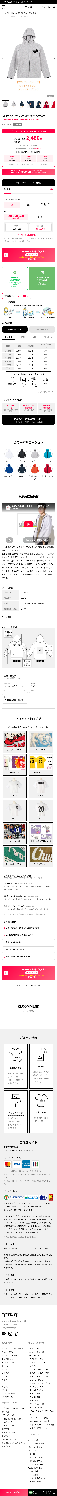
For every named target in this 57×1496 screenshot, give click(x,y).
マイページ (48, 7)
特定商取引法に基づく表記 (12, 1418)
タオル (4, 1383)
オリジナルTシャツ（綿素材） (13, 1348)
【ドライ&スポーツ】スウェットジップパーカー (21, 16)
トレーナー (6, 1366)
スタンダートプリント (38, 1359)
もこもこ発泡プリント (14, 864)
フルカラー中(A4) (45, 205)
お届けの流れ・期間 (36, 1443)
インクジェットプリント (39, 1376)
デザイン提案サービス (38, 1428)
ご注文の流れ (33, 1474)
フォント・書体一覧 (36, 1352)
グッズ (4, 1390)
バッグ (4, 1379)
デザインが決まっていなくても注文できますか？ (22, 928)
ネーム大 (41, 795)
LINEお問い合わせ (9, 1439)
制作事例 (5, 1429)
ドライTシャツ (7, 1359)
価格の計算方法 (36, 1461)
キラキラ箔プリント (41, 864)
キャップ (5, 1386)
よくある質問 (7, 1422)
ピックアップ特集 (9, 1432)
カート (54, 7)
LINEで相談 (34, 1471)
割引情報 (33, 1454)
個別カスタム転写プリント (41, 841)
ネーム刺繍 (34, 1400)
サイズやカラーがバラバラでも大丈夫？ (19, 956)
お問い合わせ (7, 1436)
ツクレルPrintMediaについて (13, 1408)
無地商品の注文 (36, 1481)
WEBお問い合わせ (51, 1492)
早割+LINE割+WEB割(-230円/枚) (16, 217)
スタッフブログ (8, 1425)
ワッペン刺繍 (14, 841)
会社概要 (5, 1411)
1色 (12, 205)
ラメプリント (35, 1366)
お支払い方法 (33, 1440)
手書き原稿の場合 (36, 1407)
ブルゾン (5, 1372)
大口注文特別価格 (36, 1457)
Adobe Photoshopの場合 (39, 1421)
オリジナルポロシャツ (10, 1355)
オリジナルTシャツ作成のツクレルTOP (18, 13)
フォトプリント (41, 749)
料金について (33, 1450)
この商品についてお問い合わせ (28, 985)
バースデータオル (9, 1397)
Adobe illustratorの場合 (39, 1417)
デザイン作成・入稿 (36, 1404)
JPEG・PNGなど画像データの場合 (42, 1413)
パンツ (4, 1376)
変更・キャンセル (35, 1447)
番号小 (14, 818)
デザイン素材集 (34, 1348)
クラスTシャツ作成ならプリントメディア (13, 1444)
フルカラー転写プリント (14, 772)
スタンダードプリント (14, 749)
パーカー (5, 1369)
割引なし (41, 217)
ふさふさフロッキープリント (41, 1383)
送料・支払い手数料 (37, 1464)
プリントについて (35, 1355)
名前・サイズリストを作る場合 (42, 1424)
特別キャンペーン (9, 1393)
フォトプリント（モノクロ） (41, 1362)
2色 (28, 205)
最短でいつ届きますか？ (13, 942)
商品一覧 (36, 13)
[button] (55, 59)
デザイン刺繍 (35, 1393)
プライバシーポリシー (10, 1415)
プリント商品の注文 (37, 1478)
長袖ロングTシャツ (9, 1352)
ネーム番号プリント (41, 772)
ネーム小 (14, 795)
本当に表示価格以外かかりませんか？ (18, 935)
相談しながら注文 (35, 1467)
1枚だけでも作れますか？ (14, 949)
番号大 (41, 818)
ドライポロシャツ (9, 1362)
